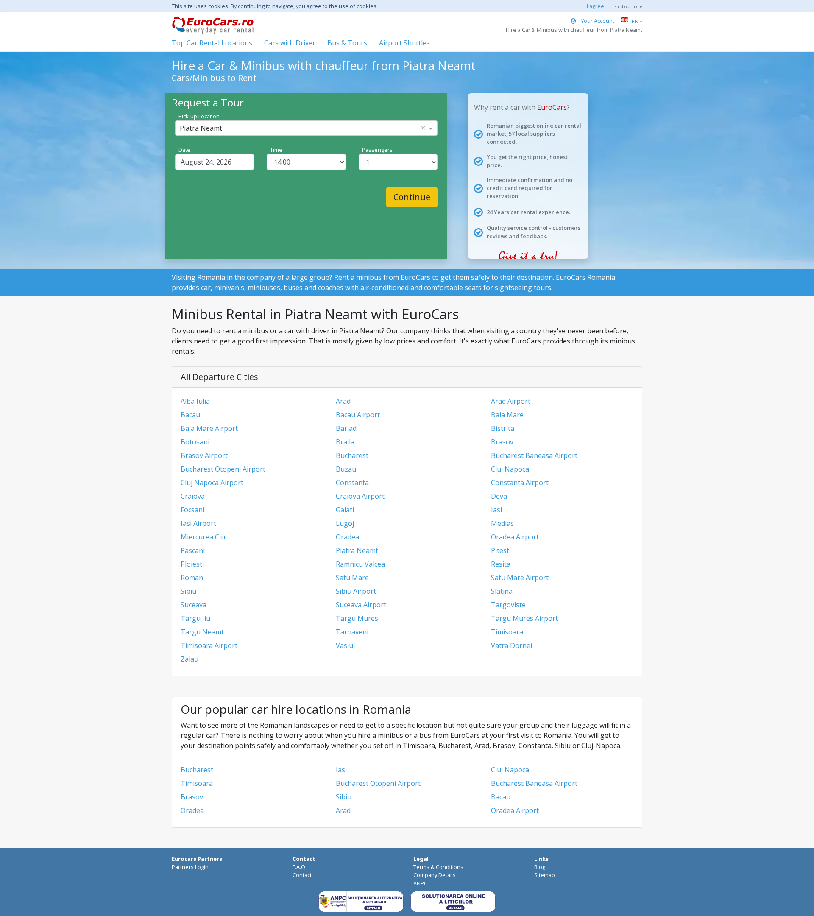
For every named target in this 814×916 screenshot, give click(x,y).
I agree (595, 6)
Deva (499, 496)
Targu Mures (357, 618)
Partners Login (190, 867)
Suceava (193, 604)
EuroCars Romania (585, 277)
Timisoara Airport (209, 645)
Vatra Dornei (511, 645)
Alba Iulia (195, 401)
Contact (302, 875)
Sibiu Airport (356, 591)
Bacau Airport (358, 414)
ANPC (420, 883)
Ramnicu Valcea (360, 564)
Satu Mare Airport (520, 577)
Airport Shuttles (404, 42)
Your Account (597, 21)
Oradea (347, 537)
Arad (343, 401)
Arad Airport (510, 401)
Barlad (346, 428)
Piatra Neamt (357, 550)
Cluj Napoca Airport (212, 482)
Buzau (346, 469)
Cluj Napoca (510, 469)
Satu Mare (352, 577)
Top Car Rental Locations (212, 42)
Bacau (190, 414)
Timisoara (507, 632)
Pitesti (501, 550)
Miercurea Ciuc (204, 537)
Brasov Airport (204, 455)
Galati (345, 509)
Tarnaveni (352, 632)
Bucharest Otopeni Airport (223, 469)
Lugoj (345, 523)
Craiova (193, 496)
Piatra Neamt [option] (201, 128)
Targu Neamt (202, 632)
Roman (192, 577)
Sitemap (544, 875)
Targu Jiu (195, 618)
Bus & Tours (347, 42)
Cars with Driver (289, 42)
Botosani (195, 442)
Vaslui (345, 645)
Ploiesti (192, 564)
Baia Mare (507, 414)
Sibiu (188, 591)
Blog (539, 867)
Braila (345, 442)
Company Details (434, 875)
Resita (500, 564)
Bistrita (502, 428)
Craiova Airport (360, 496)
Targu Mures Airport (524, 618)
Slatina (502, 591)
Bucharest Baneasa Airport (534, 455)
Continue (411, 197)
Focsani (192, 509)
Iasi (496, 509)
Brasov (502, 442)
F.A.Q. (300, 867)
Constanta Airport (520, 482)
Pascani (193, 550)
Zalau (189, 659)
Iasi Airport (198, 523)
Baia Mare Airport (209, 428)
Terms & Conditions (438, 867)
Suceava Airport (361, 604)
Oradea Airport (515, 537)
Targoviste (508, 604)
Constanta (352, 482)
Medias (502, 523)
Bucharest (352, 455)
